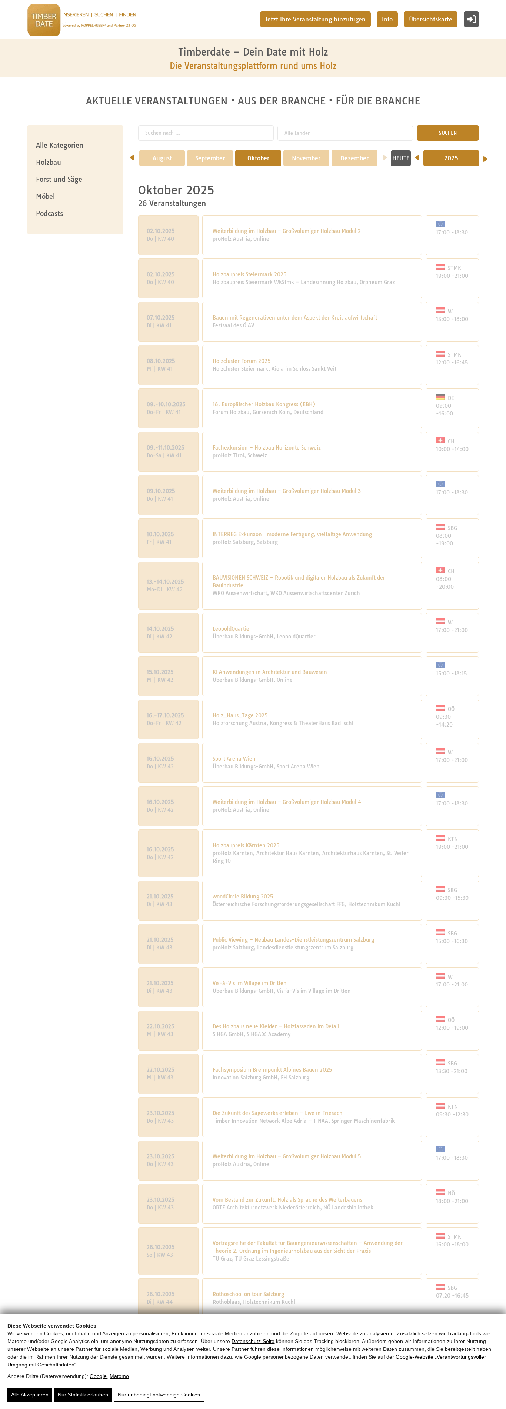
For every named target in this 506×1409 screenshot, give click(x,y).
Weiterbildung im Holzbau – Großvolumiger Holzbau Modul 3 (287, 491)
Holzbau (48, 162)
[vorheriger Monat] (132, 155)
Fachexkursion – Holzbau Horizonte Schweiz (267, 447)
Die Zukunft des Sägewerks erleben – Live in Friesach (278, 1113)
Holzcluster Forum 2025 (241, 361)
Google (98, 1376)
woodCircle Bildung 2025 (243, 896)
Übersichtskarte (430, 19)
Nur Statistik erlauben (83, 1395)
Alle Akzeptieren (30, 1395)
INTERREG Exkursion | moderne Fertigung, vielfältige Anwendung (292, 534)
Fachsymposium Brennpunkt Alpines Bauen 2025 (272, 1069)
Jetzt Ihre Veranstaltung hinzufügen (315, 19)
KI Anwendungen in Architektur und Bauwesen (270, 672)
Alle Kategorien (59, 145)
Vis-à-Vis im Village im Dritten (250, 983)
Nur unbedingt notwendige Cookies (159, 1395)
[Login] (471, 19)
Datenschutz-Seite (253, 1341)
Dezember (354, 158)
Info (387, 19)
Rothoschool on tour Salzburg (248, 1294)
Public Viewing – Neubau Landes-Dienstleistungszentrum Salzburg (293, 939)
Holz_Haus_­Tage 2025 (240, 715)
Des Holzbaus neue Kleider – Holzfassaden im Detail (276, 1026)
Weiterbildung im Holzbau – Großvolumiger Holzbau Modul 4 (287, 802)
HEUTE (400, 158)
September (210, 158)
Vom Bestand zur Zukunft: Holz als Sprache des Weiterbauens (287, 1199)
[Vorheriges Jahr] (417, 155)
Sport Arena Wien (234, 758)
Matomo (119, 1376)
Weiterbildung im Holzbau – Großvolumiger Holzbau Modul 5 (287, 1156)
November (306, 158)
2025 (451, 158)
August (162, 158)
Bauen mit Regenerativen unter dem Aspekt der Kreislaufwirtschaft (295, 317)
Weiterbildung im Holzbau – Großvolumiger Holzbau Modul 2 (287, 231)
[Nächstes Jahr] (485, 156)
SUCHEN (448, 133)
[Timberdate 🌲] (81, 21)
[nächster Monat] (385, 155)
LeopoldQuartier (232, 628)
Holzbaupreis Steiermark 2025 (249, 274)
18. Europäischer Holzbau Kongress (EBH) (264, 404)
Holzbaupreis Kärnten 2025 (246, 845)
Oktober (258, 158)
